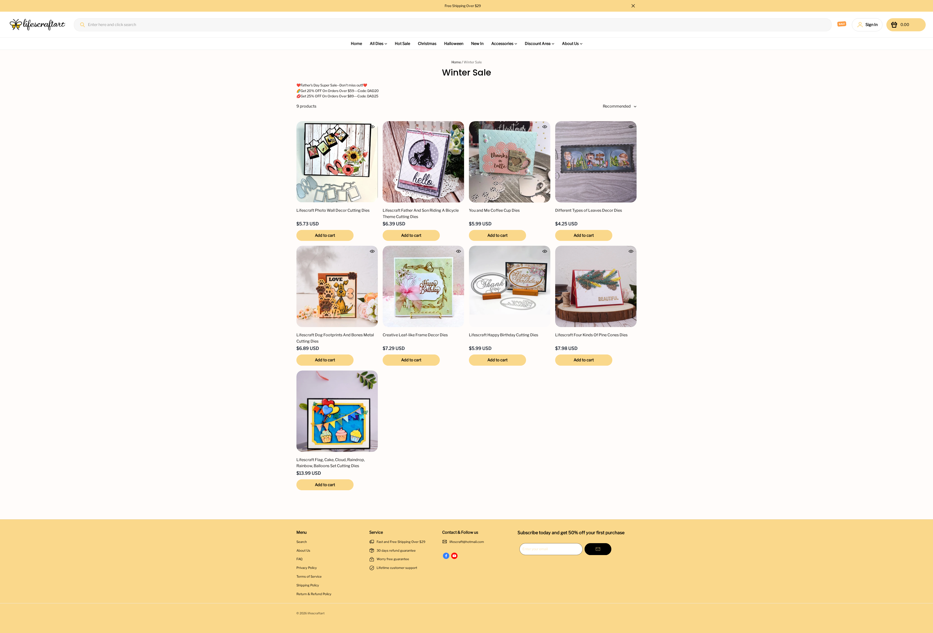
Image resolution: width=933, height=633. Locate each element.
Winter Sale (473, 62)
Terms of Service (309, 576)
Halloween (453, 43)
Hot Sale (402, 43)
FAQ (299, 559)
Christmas (427, 43)
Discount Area (538, 43)
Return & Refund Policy (313, 594)
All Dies (376, 43)
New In (477, 43)
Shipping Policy (307, 585)
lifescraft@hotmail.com (466, 542)
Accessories (502, 43)
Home (356, 43)
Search (301, 542)
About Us (570, 43)
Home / (457, 62)
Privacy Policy (306, 568)
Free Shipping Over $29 (463, 6)
